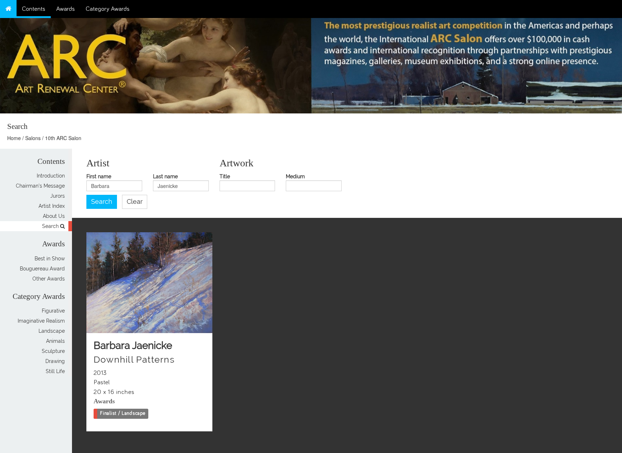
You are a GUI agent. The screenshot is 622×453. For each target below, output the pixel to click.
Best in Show (50, 258)
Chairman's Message (40, 186)
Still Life (55, 371)
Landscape (52, 331)
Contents (33, 9)
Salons (33, 138)
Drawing (55, 361)
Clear (135, 201)
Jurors (57, 196)
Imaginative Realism (41, 321)
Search (51, 226)
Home (14, 138)
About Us (54, 216)
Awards (65, 9)
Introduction (51, 176)
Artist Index (52, 206)
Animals (55, 341)
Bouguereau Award (42, 269)
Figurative (53, 311)
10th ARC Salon (63, 138)
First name (98, 177)
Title (225, 177)
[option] (466, 63)
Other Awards (48, 279)
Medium (295, 177)
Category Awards (108, 9)
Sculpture (53, 351)
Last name (165, 177)
